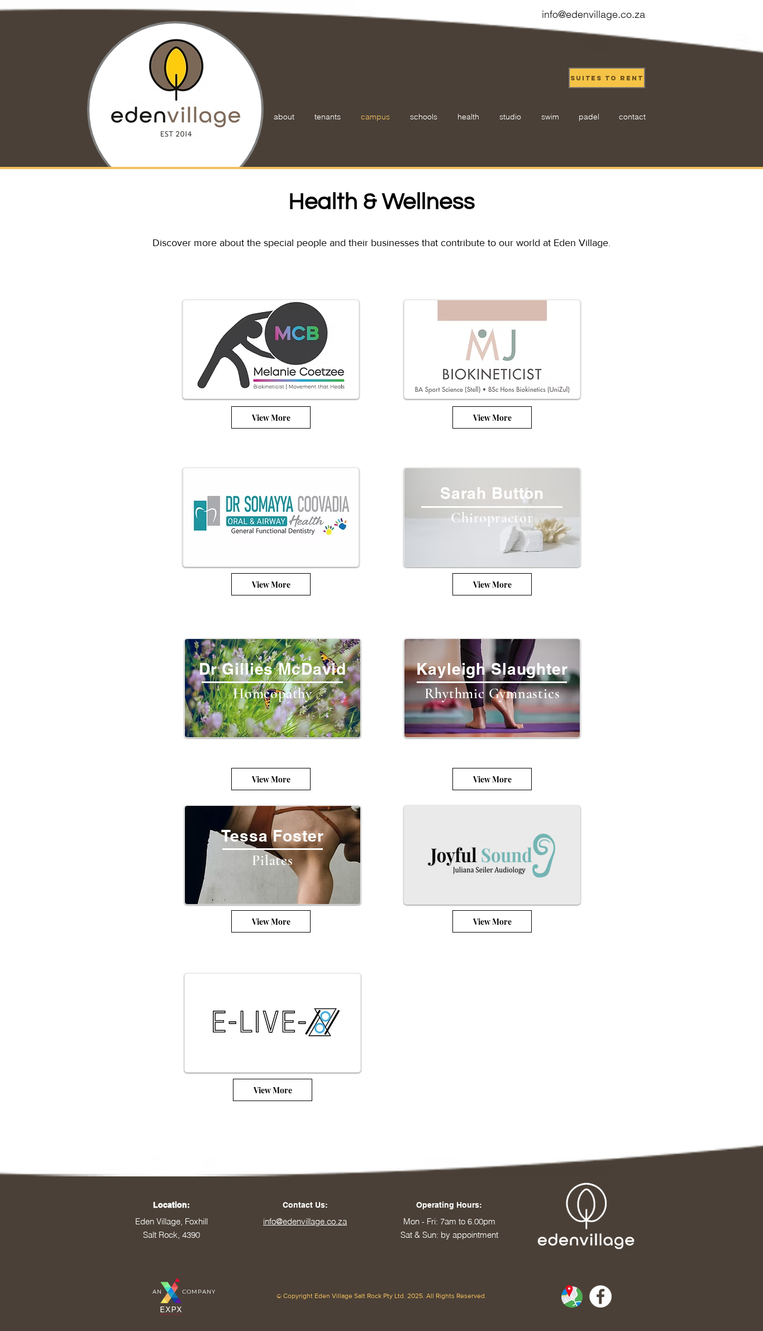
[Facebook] (600, 1296)
